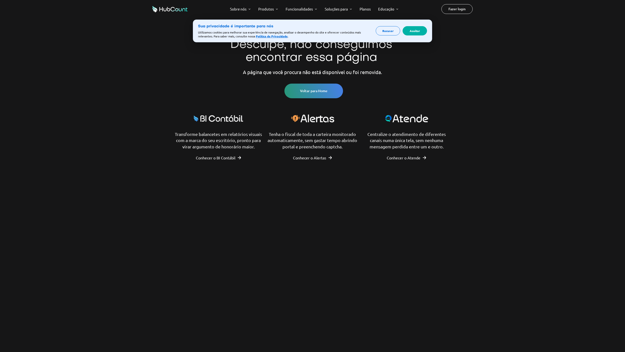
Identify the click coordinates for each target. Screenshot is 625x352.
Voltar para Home (313, 90)
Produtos (266, 9)
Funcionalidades (299, 9)
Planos (365, 9)
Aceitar (415, 31)
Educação (386, 9)
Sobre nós (238, 9)
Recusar (388, 31)
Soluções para (336, 9)
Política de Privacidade (272, 36)
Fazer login (457, 9)
